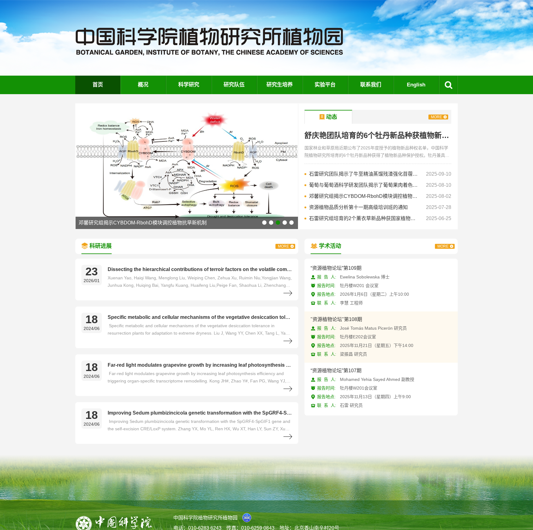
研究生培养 (279, 85)
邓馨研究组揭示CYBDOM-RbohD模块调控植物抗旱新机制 (364, 196)
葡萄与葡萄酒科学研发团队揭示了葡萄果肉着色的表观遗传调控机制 (364, 185)
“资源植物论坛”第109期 (336, 268)
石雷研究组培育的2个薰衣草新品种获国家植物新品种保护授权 (185, 222)
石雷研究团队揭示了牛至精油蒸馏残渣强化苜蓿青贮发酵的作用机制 (364, 174)
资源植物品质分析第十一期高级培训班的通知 (358, 207)
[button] (264, 222)
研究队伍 (234, 85)
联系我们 (370, 85)
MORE (436, 117)
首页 (98, 85)
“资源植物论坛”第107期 (336, 370)
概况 (143, 85)
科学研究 (188, 85)
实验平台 (325, 85)
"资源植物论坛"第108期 (336, 319)
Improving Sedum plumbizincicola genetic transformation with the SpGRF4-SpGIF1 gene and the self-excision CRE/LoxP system (200, 412)
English (416, 85)
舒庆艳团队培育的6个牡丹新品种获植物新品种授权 (377, 135)
